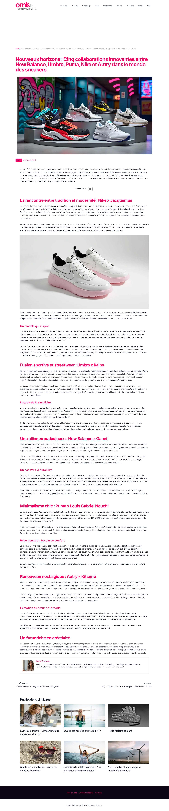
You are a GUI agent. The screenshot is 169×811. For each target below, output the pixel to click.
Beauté (75, 6)
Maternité (107, 6)
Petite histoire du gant (120, 730)
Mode (97, 6)
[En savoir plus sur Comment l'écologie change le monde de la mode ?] (128, 752)
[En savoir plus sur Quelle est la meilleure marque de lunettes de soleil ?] (40, 752)
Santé (140, 6)
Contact (98, 793)
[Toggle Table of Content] (89, 189)
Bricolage (86, 6)
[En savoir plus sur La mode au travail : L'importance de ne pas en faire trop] (40, 716)
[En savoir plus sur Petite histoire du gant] (128, 716)
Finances (130, 6)
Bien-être (64, 6)
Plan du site (72, 793)
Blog (148, 6)
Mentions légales (86, 793)
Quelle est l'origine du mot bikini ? (82, 730)
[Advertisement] (84, 29)
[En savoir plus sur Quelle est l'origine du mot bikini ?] (84, 716)
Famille (119, 6)
